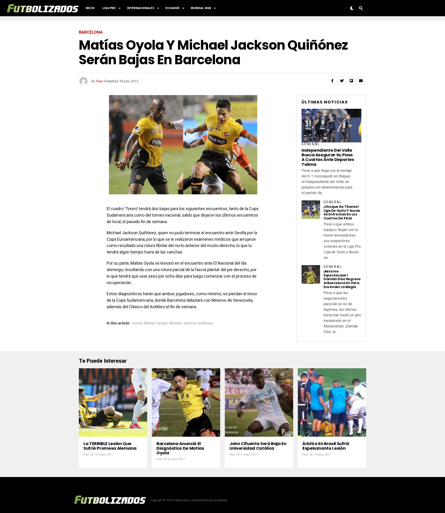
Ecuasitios (220, 500)
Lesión (137, 323)
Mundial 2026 (201, 8)
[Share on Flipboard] (351, 81)
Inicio (90, 8)
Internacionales (140, 8)
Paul (99, 81)
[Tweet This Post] (342, 81)
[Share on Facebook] (332, 81)
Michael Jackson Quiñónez (191, 323)
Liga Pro (109, 8)
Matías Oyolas (156, 323)
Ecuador (172, 8)
